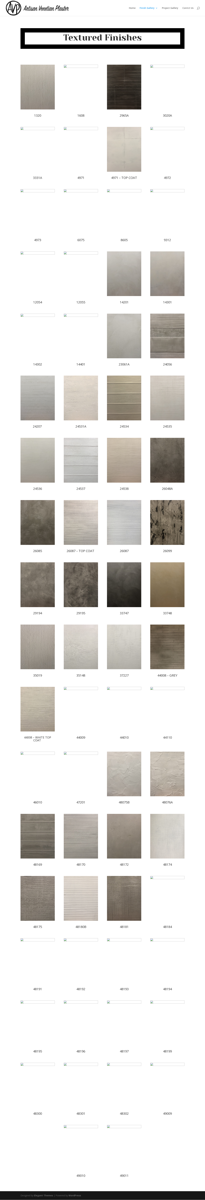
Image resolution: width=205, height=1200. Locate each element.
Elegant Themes (43, 1195)
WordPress (75, 1195)
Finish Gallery (147, 8)
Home (132, 8)
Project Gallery (170, 8)
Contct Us (187, 8)
